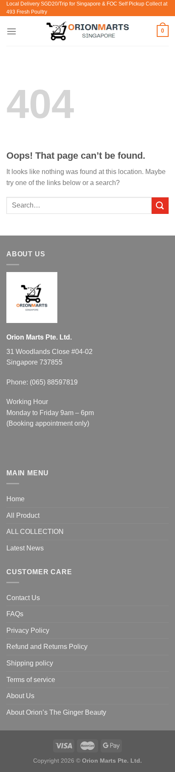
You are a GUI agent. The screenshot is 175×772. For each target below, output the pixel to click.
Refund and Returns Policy (47, 646)
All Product (23, 515)
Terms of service (30, 679)
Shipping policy (29, 663)
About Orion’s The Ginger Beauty (56, 712)
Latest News (25, 548)
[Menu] (11, 31)
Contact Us (23, 597)
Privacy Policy (27, 630)
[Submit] (160, 205)
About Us (20, 695)
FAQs (14, 614)
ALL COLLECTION (35, 531)
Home (15, 499)
